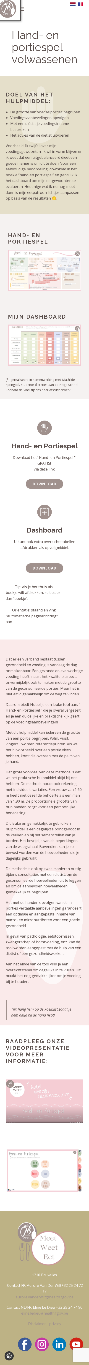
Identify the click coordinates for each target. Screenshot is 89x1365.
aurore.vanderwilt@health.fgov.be (44, 1297)
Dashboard (44, 530)
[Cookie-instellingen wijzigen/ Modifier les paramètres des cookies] (9, 1355)
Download (44, 483)
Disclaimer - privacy (44, 1323)
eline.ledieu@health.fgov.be (44, 1313)
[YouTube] (76, 1344)
